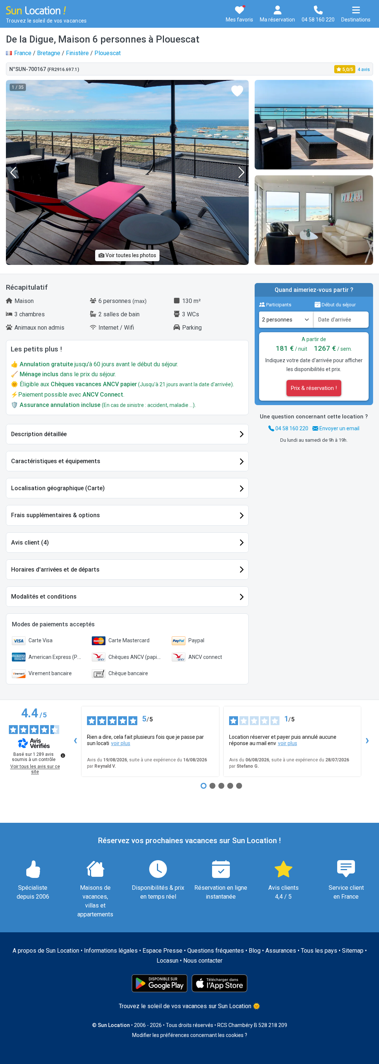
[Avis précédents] (75, 741)
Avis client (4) (30, 542)
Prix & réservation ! (314, 388)
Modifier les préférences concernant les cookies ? (189, 1035)
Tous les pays (319, 950)
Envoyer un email (338, 428)
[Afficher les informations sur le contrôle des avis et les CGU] (63, 755)
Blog (255, 950)
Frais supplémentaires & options (55, 515)
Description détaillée (39, 434)
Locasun (167, 960)
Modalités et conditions (44, 596)
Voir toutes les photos (130, 255)
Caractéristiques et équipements (55, 461)
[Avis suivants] (367, 741)
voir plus (120, 743)
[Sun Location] (36, 9)
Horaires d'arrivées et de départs (55, 569)
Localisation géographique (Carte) (58, 488)
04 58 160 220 (291, 428)
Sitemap (352, 950)
